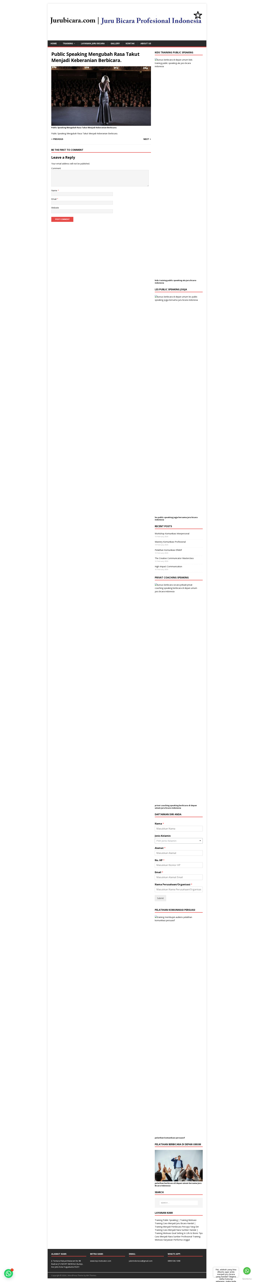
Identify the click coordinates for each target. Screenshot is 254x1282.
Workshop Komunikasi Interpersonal (172, 533)
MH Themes (91, 1275)
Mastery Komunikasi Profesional (170, 541)
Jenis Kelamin (163, 835)
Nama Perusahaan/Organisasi (173, 884)
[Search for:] (178, 1202)
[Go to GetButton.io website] (247, 1279)
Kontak (130, 43)
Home (54, 43)
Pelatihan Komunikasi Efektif (168, 550)
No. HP (159, 860)
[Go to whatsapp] (247, 1271)
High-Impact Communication (168, 566)
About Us (146, 43)
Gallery (115, 43)
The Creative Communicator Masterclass (174, 558)
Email (54, 199)
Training (68, 43)
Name (54, 190)
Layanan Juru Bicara (93, 43)
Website (55, 207)
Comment (56, 168)
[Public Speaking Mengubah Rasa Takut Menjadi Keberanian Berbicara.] (101, 124)
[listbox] (179, 841)
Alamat (160, 848)
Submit (160, 898)
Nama (159, 823)
